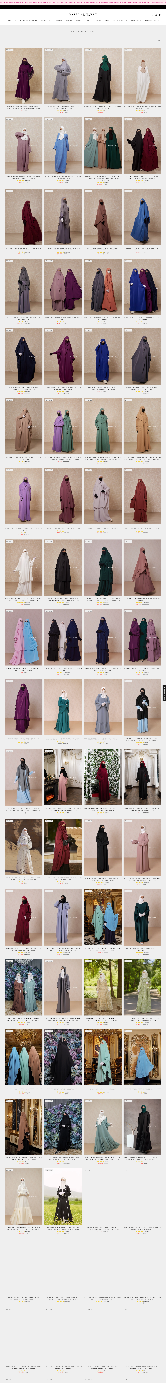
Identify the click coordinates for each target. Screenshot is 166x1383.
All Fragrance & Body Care (26, 20)
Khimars (89, 20)
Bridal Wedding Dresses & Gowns (44, 24)
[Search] (156, 15)
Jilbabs (69, 20)
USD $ (7, 15)
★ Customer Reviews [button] (164, 693)
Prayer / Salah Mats (84, 24)
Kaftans (7, 24)
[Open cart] (160, 15)
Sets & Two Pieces (120, 20)
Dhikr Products (128, 24)
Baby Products (145, 24)
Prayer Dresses (102, 20)
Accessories (67, 24)
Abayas (79, 20)
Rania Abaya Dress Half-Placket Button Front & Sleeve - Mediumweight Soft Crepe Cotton (103, 178)
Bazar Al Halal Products (107, 24)
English (16, 15)
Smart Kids (45, 20)
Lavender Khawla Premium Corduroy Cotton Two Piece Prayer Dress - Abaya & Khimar (23, 529)
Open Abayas (136, 20)
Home (9, 20)
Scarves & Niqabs (152, 20)
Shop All (158, 24)
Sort (158, 40)
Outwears (58, 20)
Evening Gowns (21, 24)
